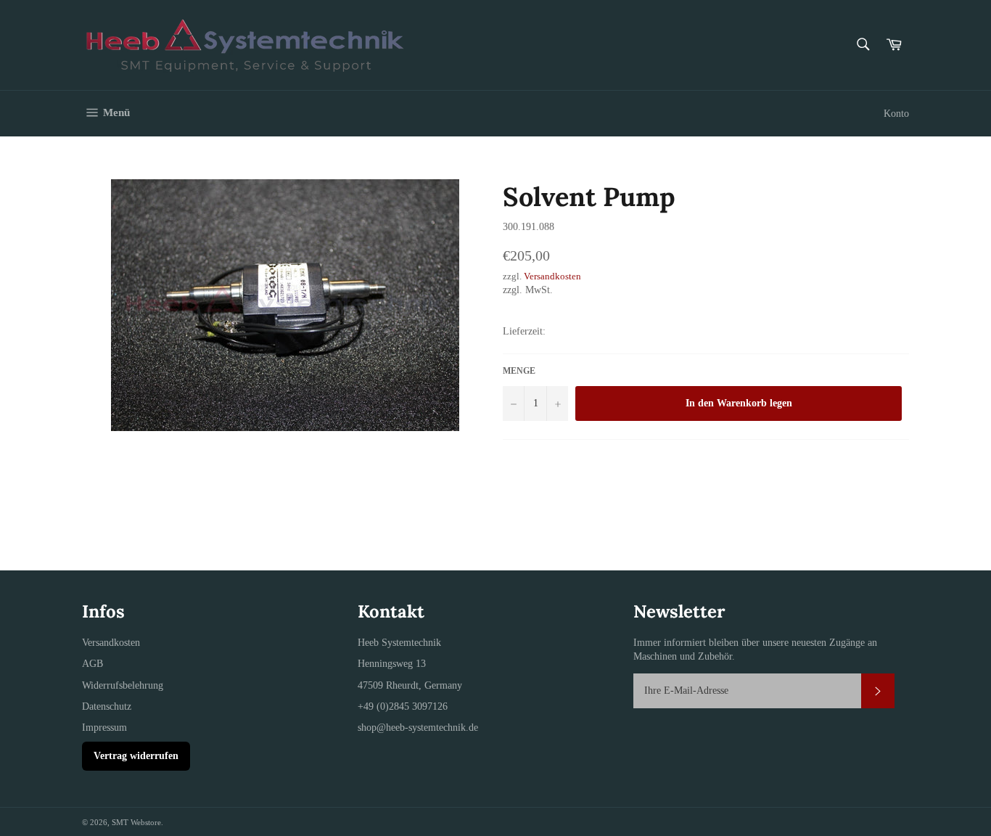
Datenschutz (106, 706)
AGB (92, 663)
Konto (896, 113)
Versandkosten (552, 276)
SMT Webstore (136, 822)
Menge (519, 371)
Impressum (104, 727)
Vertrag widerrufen (136, 755)
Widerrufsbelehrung (122, 685)
